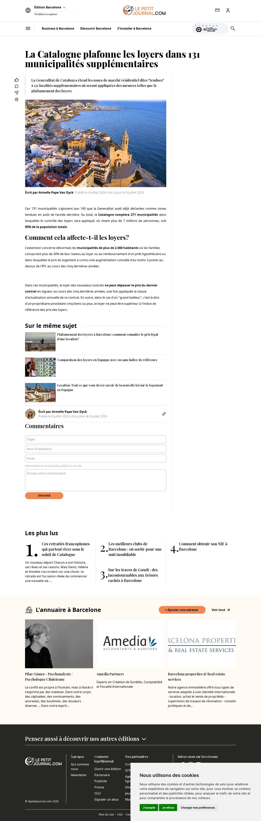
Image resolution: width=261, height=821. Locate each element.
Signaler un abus (106, 799)
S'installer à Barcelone (134, 28)
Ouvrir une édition (107, 769)
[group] (223, 27)
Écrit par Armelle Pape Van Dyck (49, 192)
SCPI (128, 770)
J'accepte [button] (149, 807)
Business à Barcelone (58, 28)
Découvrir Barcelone (95, 28)
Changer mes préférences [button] (198, 807)
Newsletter (79, 775)
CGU (97, 793)
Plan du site (107, 814)
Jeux (128, 793)
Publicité (100, 781)
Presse (99, 787)
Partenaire (102, 775)
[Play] (223, 28)
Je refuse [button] (168, 807)
